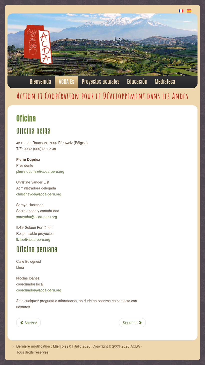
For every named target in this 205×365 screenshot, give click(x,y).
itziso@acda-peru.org (33, 239)
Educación (137, 82)
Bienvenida (40, 82)
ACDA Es (66, 82)
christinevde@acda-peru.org (38, 193)
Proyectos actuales (101, 82)
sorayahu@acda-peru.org (36, 216)
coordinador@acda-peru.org (38, 289)
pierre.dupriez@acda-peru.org (40, 171)
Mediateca (165, 82)
